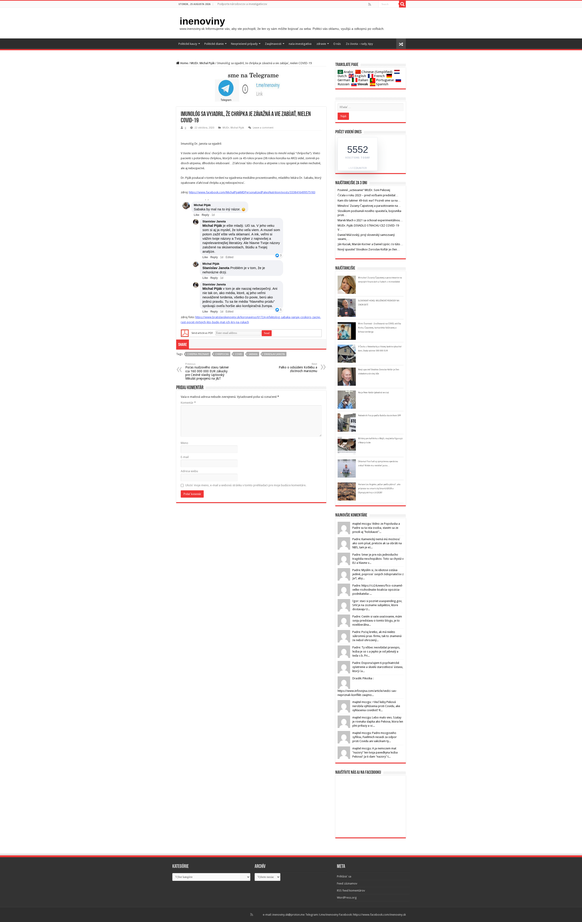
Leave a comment (263, 127)
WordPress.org (347, 897)
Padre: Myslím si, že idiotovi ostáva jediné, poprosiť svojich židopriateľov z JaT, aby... (378, 574)
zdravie (321, 43)
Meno (184, 443)
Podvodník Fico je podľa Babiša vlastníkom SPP (379, 415)
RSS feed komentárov (351, 890)
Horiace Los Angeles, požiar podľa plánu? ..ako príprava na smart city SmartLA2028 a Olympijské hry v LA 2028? (379, 488)
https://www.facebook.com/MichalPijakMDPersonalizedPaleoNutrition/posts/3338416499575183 (252, 192)
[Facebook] (372, 4)
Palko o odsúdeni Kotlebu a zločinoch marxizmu (298, 368)
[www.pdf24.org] (185, 333)
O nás (337, 43)
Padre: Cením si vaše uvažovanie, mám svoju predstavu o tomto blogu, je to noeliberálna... (377, 620)
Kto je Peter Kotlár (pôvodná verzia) (373, 392)
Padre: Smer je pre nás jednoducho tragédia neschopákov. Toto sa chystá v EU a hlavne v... (378, 558)
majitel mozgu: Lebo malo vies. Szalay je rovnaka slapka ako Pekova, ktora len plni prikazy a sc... (377, 721)
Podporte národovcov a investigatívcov (242, 4)
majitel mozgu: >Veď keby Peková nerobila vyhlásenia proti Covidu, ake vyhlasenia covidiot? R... (376, 706)
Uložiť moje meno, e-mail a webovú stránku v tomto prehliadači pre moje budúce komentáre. (245, 485)
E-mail (185, 457)
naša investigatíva (300, 43)
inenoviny (202, 21)
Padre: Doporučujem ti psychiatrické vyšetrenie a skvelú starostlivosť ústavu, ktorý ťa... (377, 667)
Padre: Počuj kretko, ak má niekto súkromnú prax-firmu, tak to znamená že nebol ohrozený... (376, 636)
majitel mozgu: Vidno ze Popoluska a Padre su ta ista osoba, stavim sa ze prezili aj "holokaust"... (376, 528)
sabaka (253, 354)
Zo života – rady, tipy (359, 43)
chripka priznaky (198, 354)
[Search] (402, 4)
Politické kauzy (187, 43)
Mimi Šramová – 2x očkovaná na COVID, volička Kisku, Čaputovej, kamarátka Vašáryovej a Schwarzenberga (379, 327)
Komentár (188, 402)
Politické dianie (214, 43)
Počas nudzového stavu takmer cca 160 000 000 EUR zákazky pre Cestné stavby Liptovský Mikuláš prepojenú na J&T (207, 371)
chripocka (222, 354)
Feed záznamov (347, 883)
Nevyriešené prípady (244, 43)
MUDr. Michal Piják (203, 63)
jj (185, 127)
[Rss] (369, 4)
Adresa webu (189, 471)
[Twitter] (374, 4)
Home (184, 63)
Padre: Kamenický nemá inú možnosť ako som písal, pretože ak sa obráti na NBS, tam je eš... (377, 543)
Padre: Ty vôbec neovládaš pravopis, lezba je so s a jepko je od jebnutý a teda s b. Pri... (376, 651)
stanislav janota (274, 354)
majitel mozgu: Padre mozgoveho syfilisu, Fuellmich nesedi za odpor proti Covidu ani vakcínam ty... (374, 737)
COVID (238, 354)
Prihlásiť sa (344, 876)
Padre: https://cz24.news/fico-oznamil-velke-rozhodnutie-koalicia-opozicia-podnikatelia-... (377, 589)
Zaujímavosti (273, 43)
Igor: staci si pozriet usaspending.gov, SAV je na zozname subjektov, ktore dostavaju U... (377, 605)
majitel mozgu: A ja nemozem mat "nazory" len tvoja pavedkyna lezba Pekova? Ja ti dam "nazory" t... (375, 752)
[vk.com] (376, 4)
